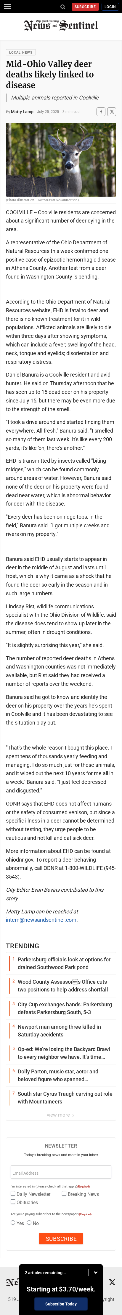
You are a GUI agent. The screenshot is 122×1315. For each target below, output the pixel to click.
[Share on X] (111, 112)
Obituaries (27, 1202)
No (36, 1223)
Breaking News (83, 1194)
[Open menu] (7, 6)
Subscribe (85, 7)
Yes (20, 1223)
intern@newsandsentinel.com (41, 920)
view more (59, 1115)
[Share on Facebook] (101, 112)
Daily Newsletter (33, 1194)
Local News (21, 53)
